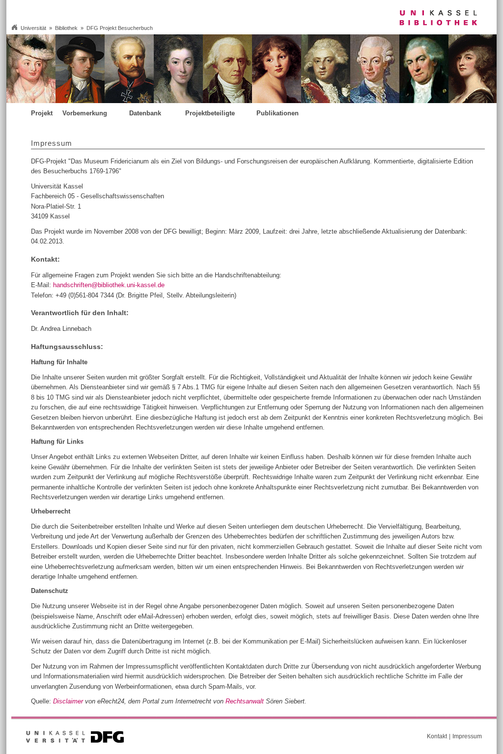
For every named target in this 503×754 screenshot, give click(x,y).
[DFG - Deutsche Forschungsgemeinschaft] (107, 740)
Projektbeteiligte (210, 113)
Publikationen (277, 113)
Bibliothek (66, 28)
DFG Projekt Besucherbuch (119, 28)
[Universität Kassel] (55, 740)
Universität (33, 28)
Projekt (42, 113)
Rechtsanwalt (244, 701)
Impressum (467, 736)
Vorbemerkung (84, 113)
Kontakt (437, 736)
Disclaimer (68, 701)
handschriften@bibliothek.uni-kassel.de (109, 285)
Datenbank (145, 113)
